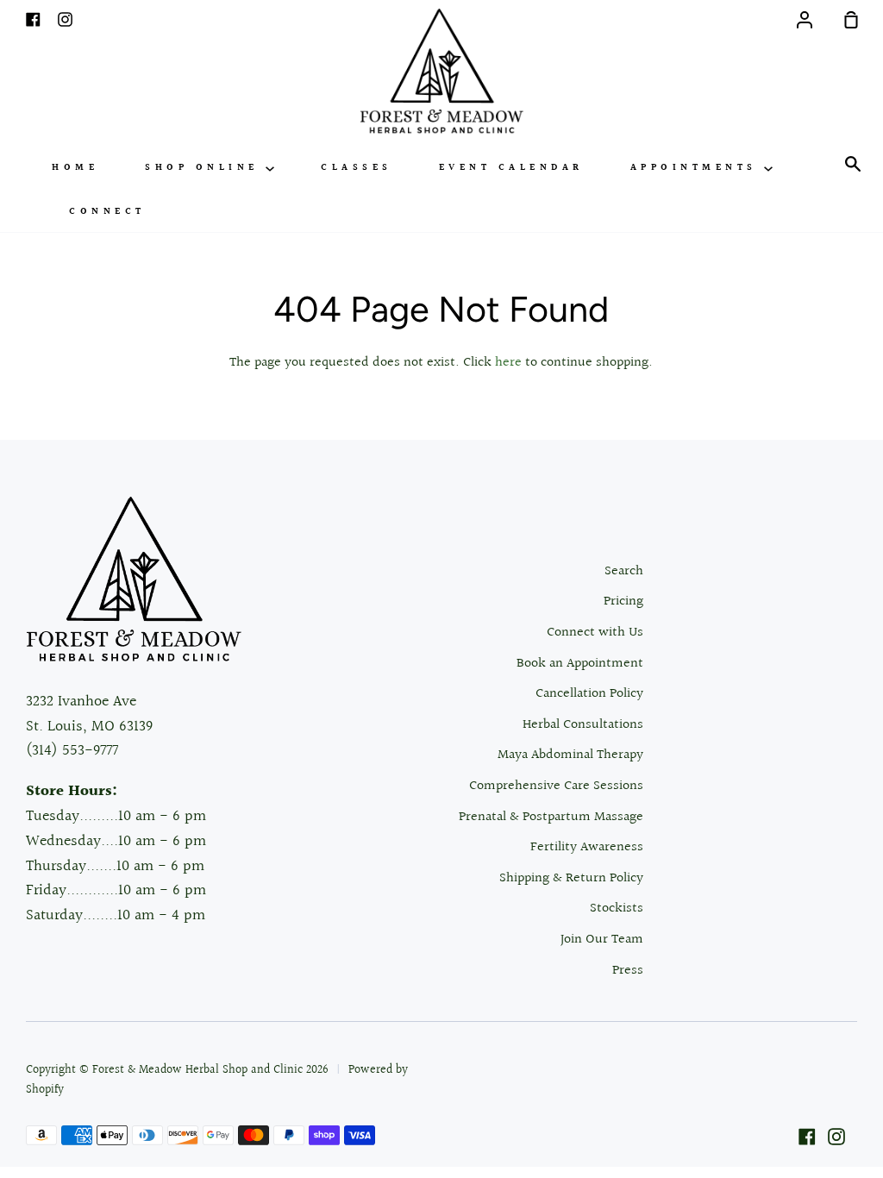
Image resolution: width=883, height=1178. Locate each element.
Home (75, 167)
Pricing (623, 601)
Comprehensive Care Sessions (556, 786)
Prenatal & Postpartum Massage (551, 817)
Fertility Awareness (586, 847)
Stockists (616, 908)
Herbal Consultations (583, 725)
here (508, 362)
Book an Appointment (580, 663)
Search (623, 571)
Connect (107, 211)
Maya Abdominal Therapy (570, 755)
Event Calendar (511, 167)
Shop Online (205, 167)
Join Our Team (601, 939)
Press (627, 970)
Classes (356, 167)
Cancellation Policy (589, 694)
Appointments (697, 167)
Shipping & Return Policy (571, 878)
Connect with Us (595, 632)
